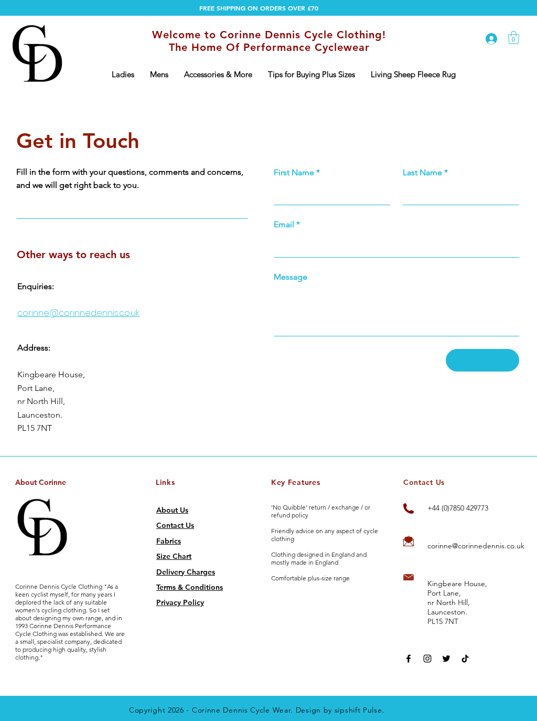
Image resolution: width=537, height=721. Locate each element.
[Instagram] (427, 658)
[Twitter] (446, 658)
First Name (297, 172)
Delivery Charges (185, 572)
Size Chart (173, 556)
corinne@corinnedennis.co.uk (78, 313)
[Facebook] (408, 658)
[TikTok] (465, 658)
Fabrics (168, 541)
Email (287, 224)
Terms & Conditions (189, 587)
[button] (123, 74)
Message (290, 277)
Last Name (425, 172)
